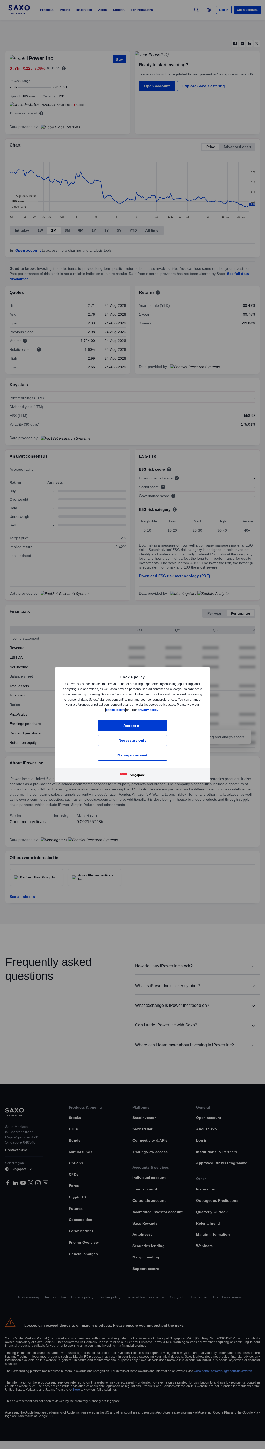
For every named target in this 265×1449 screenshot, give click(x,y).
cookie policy (127, 710)
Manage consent (132, 755)
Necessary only (132, 740)
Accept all (133, 725)
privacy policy (160, 710)
